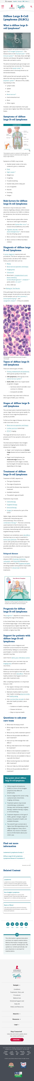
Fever (8, 169)
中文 (16, 1051)
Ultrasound (10, 272)
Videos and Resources (17, 1007)
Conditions (17, 989)
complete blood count (20, 275)
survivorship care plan (17, 699)
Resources (16, 1019)
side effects (26, 535)
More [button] (26, 1)
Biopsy (9, 264)
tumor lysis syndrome (9, 539)
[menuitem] (17, 1039)
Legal (15, 1024)
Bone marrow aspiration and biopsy (17, 267)
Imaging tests (11, 269)
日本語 (6, 1054)
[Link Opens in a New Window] (11, 1065)
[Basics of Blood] (17, 908)
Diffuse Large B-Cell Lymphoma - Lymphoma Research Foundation (15, 857)
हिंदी (17, 1054)
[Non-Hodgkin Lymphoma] (17, 895)
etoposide (17, 561)
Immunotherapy (12, 507)
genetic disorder (13, 229)
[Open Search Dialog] (31, 6)
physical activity (25, 694)
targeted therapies (24, 563)
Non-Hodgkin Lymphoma (11, 892)
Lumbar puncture (12, 428)
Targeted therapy (12, 504)
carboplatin (6, 561)
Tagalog (12, 1054)
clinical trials (15, 568)
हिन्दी (23, 1)
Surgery (9, 510)
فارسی (28, 1054)
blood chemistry (12, 277)
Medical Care (17, 998)
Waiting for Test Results (13, 288)
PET (8, 431)
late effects (20, 674)
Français (20, 1)
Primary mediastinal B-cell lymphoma (18, 371)
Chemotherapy (11, 502)
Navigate (16, 985)
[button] (17, 40)
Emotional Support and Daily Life (17, 1002)
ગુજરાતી (29, 1052)
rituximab (16, 559)
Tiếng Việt (22, 1051)
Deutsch (23, 1052)
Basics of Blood (8, 905)
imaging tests (7, 663)
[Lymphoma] (17, 882)
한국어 (28, 1051)
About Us (16, 1014)
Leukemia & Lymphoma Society (13, 852)
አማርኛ (17, 1052)
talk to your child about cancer (21, 658)
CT (10, 431)
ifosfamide (22, 559)
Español (15, 1)
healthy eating (13, 696)
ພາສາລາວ (11, 1052)
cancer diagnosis (10, 254)
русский (22, 1054)
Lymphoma (7, 879)
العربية (11, 1051)
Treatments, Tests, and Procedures (17, 993)
